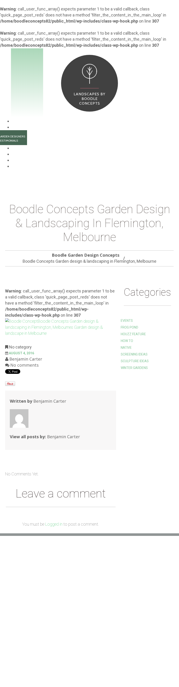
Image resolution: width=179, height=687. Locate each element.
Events (127, 320)
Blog (16, 160)
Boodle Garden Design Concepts (85, 255)
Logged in (53, 524)
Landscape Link (76, 601)
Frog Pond (129, 327)
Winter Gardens (134, 368)
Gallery (30, 671)
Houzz (68, 594)
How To (127, 341)
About (17, 127)
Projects (19, 154)
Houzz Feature (133, 334)
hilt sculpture (75, 587)
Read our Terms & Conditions (87, 615)
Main (16, 121)
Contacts (20, 166)
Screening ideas (134, 354)
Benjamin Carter (25, 359)
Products (20, 148)
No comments (24, 365)
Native (126, 347)
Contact (90, 671)
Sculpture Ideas (135, 361)
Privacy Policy (75, 622)
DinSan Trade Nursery (82, 608)
